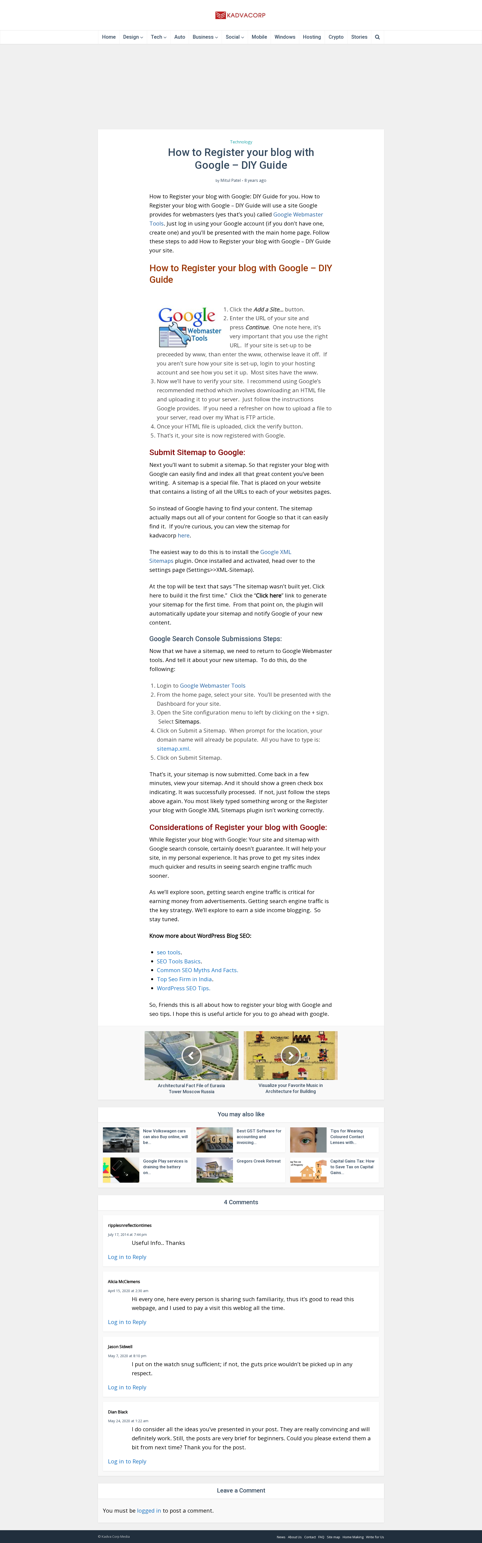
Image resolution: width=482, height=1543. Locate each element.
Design (131, 37)
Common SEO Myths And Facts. (197, 970)
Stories (359, 37)
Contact (310, 1537)
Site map (333, 1537)
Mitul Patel (230, 180)
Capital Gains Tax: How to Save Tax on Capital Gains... (352, 1167)
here (184, 535)
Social (233, 37)
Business (203, 37)
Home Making (353, 1537)
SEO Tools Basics (179, 961)
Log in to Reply (127, 1256)
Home (109, 37)
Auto (179, 37)
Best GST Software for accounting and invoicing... (259, 1136)
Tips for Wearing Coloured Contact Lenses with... (347, 1136)
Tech (156, 37)
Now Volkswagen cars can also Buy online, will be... (165, 1136)
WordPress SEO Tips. (183, 988)
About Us (295, 1537)
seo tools (168, 952)
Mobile (259, 37)
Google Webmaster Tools (213, 685)
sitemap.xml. (174, 748)
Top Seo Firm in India (184, 979)
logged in (149, 1510)
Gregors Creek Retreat (259, 1161)
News (281, 1537)
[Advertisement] (241, 86)
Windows (285, 37)
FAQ (321, 1537)
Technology (241, 142)
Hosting (312, 37)
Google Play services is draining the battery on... (165, 1167)
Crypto (336, 37)
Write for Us (375, 1537)
